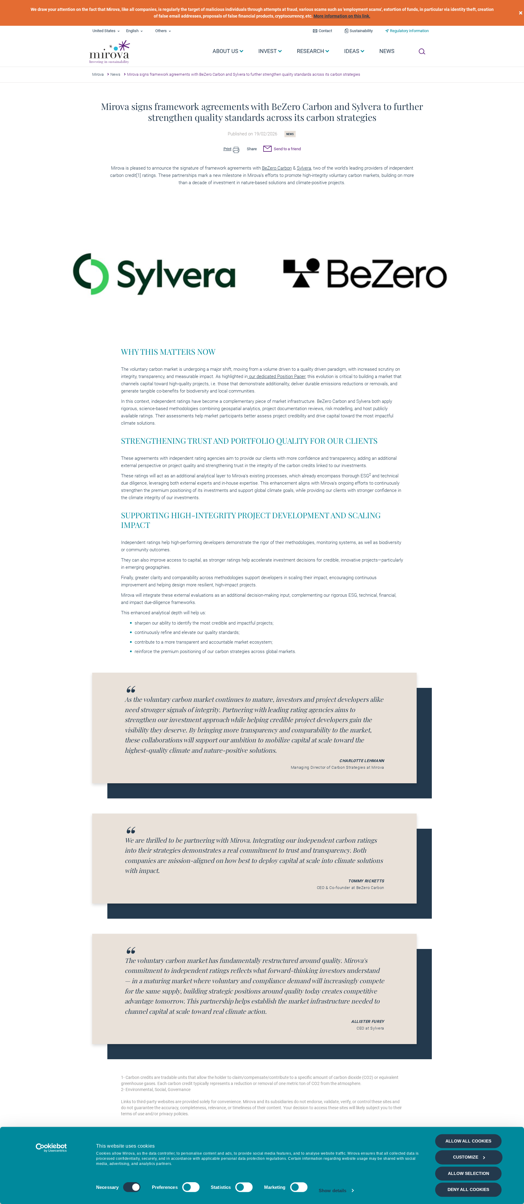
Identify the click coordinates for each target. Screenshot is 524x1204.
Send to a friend (287, 149)
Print (227, 149)
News (115, 74)
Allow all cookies (468, 1141)
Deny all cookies (468, 1189)
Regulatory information (409, 30)
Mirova (98, 74)
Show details (332, 1190)
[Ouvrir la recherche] (422, 51)
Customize (465, 1157)
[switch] (191, 1187)
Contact (325, 30)
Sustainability (361, 30)
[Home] (109, 52)
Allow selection (468, 1173)
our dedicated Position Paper (276, 376)
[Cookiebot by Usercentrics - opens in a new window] (51, 1147)
